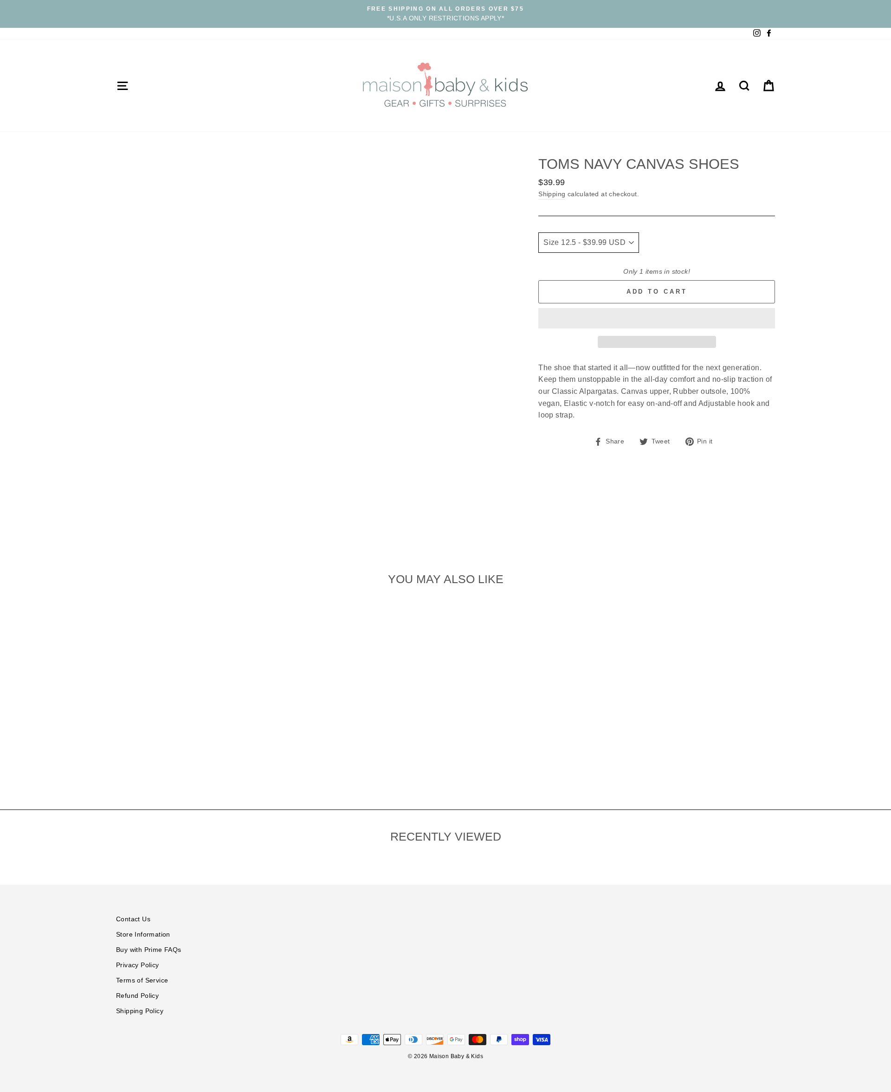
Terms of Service (142, 980)
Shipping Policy (139, 1011)
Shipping (551, 194)
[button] (656, 318)
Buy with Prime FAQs (148, 949)
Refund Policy (137, 995)
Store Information (143, 934)
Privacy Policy (137, 965)
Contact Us (133, 919)
